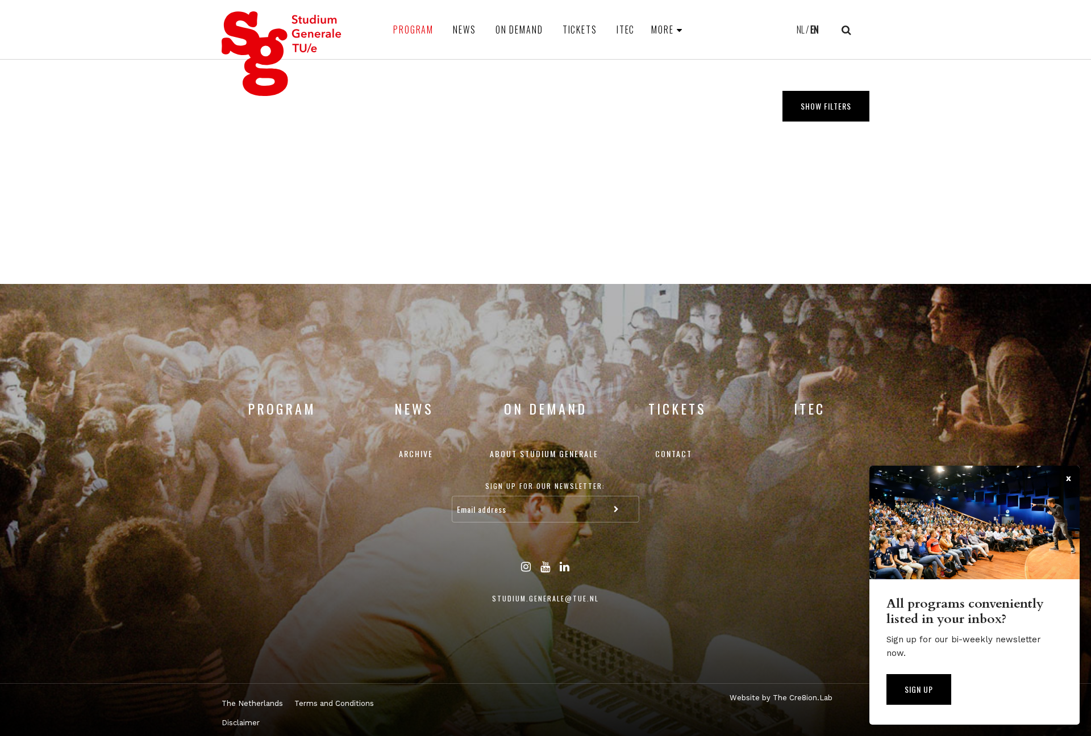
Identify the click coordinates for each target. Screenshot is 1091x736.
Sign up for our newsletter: (545, 486)
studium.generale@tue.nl (545, 598)
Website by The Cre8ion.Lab (781, 697)
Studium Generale (282, 53)
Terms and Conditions (334, 703)
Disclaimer (241, 722)
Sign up (919, 689)
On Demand (519, 29)
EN (814, 29)
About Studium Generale (544, 453)
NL (801, 29)
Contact (673, 453)
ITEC (626, 29)
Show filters (826, 106)
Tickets (580, 29)
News (464, 29)
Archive (416, 453)
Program (413, 29)
